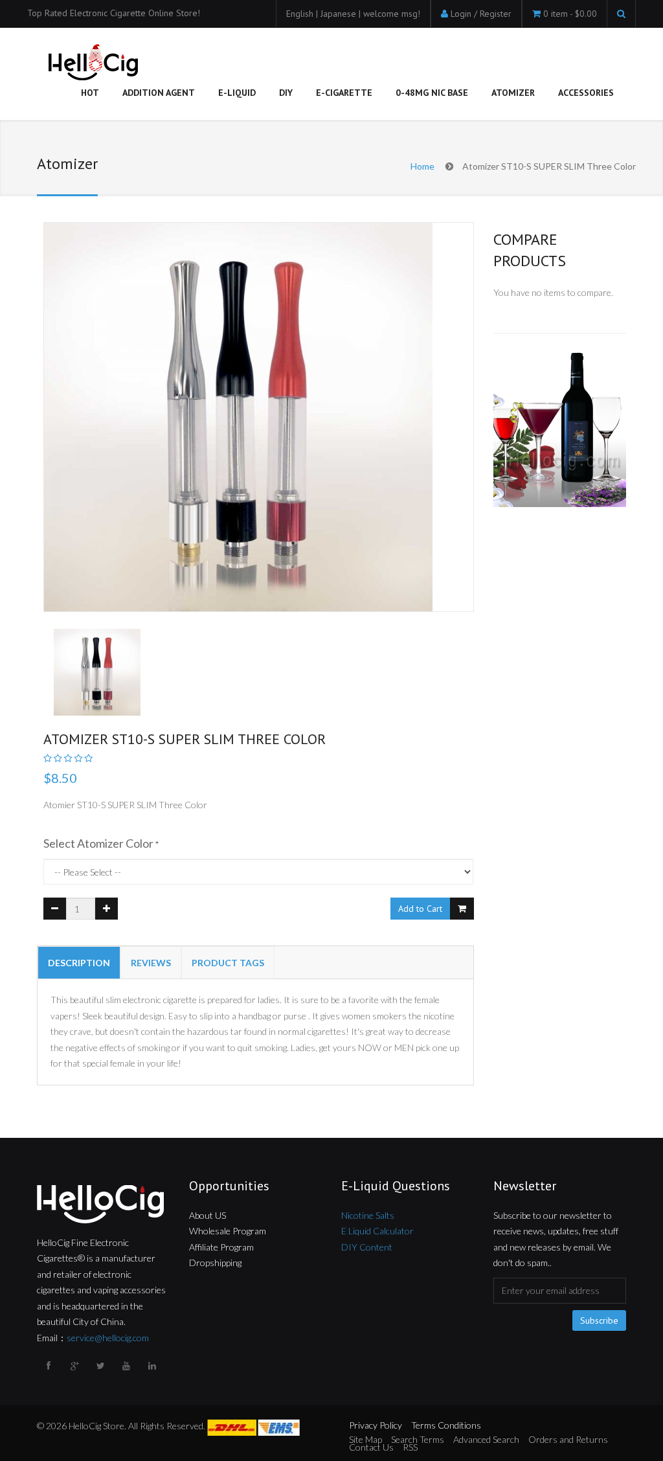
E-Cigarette (344, 92)
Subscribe (599, 1320)
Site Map (365, 1439)
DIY (286, 92)
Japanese (339, 13)
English (301, 13)
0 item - (570, 13)
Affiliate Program (221, 1246)
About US (207, 1215)
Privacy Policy (375, 1425)
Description (79, 962)
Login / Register (481, 13)
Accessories (586, 92)
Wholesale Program (227, 1230)
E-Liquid (237, 92)
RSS (410, 1447)
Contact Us (371, 1447)
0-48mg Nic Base (432, 92)
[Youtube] (127, 1365)
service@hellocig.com (108, 1337)
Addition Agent (158, 92)
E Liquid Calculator (377, 1230)
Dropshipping (215, 1262)
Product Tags (228, 962)
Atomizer (513, 92)
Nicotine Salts (367, 1215)
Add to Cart (420, 908)
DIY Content (366, 1246)
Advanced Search (486, 1439)
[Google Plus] (76, 1365)
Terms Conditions (446, 1425)
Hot (90, 92)
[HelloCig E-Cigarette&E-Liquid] (91, 63)
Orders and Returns (568, 1439)
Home (422, 166)
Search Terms (417, 1439)
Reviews (151, 962)
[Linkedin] (153, 1365)
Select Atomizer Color (98, 843)
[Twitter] (102, 1365)
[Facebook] (50, 1365)
